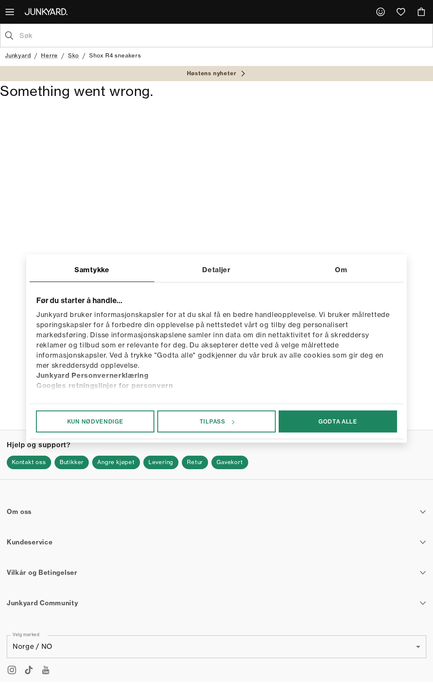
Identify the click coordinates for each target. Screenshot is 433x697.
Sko (73, 55)
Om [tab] (341, 269)
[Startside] (47, 11)
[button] (29, 462)
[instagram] (12, 670)
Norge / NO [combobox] (32, 646)
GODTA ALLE (337, 421)
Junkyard (18, 55)
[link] (380, 12)
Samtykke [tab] (92, 269)
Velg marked (26, 634)
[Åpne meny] (10, 11)
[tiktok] (29, 670)
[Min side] (380, 12)
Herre (49, 55)
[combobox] (223, 35)
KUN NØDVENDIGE (95, 421)
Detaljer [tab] (216, 269)
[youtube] (46, 670)
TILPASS (212, 421)
